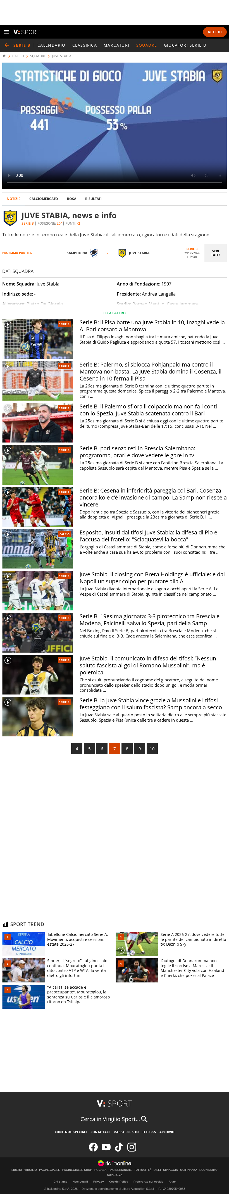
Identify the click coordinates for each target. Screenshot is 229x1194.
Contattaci (100, 1132)
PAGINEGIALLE (49, 1170)
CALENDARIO (51, 45)
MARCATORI (117, 45)
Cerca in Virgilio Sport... (110, 1119)
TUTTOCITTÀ (142, 1170)
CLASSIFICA (84, 45)
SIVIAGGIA (170, 1170)
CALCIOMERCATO (43, 198)
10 (152, 748)
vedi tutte (215, 253)
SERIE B (64, 324)
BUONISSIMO (208, 1170)
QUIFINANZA (188, 1170)
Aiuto (172, 1181)
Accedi (215, 32)
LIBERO (16, 1170)
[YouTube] (106, 1150)
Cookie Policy (118, 1181)
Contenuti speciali (71, 1132)
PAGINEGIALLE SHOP (77, 1170)
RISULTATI (93, 198)
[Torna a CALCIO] (6, 45)
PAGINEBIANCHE (120, 1170)
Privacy (98, 1181)
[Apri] (6, 32)
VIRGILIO (30, 1170)
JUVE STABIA (61, 56)
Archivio (167, 1132)
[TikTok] (119, 1150)
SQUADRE (146, 45)
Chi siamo (60, 1181)
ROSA (71, 198)
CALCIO (18, 56)
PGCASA (100, 1170)
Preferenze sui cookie (148, 1181)
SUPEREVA (114, 1175)
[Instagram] (131, 1150)
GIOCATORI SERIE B (185, 45)
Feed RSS (149, 1132)
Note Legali (80, 1181)
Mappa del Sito (126, 1132)
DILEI (157, 1170)
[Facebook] (93, 1150)
